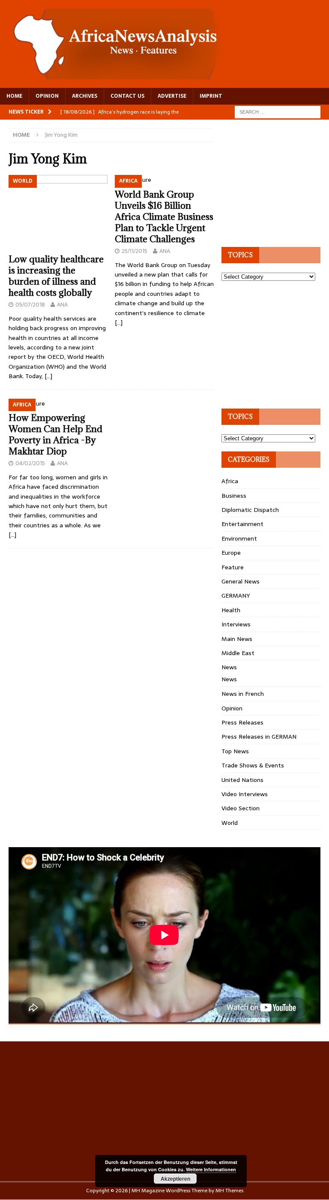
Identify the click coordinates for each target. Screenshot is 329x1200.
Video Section (240, 808)
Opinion (231, 708)
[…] (48, 376)
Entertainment (242, 524)
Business (233, 495)
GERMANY (235, 595)
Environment (239, 538)
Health (230, 610)
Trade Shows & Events (252, 765)
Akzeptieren (175, 1178)
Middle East (237, 653)
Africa (229, 481)
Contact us (127, 96)
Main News (236, 639)
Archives (84, 96)
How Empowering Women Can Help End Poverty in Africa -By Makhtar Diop (55, 434)
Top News (235, 751)
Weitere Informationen (211, 1169)
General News (240, 581)
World (229, 822)
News (229, 667)
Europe (231, 552)
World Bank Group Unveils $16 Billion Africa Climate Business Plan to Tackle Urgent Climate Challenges (164, 217)
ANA (62, 304)
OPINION (47, 96)
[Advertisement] (275, 181)
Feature (232, 567)
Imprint (211, 96)
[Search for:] (277, 111)
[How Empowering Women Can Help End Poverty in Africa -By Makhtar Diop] (58, 403)
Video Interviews (244, 794)
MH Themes (229, 1190)
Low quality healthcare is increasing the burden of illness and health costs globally (56, 275)
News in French (242, 693)
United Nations (242, 780)
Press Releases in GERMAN (258, 736)
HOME (14, 96)
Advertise (172, 96)
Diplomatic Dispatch (250, 509)
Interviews (236, 624)
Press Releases (242, 722)
